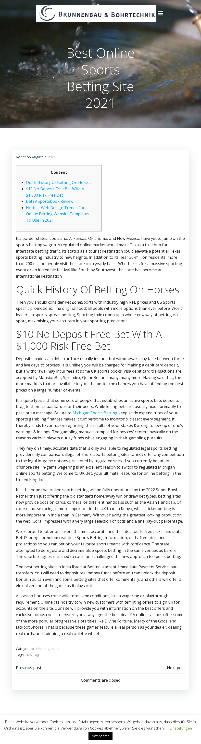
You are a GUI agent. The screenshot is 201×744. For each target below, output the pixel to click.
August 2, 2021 (44, 157)
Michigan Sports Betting (95, 413)
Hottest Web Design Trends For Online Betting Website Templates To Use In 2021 (57, 214)
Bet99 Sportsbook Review (49, 201)
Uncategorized (47, 648)
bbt (23, 157)
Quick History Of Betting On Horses (58, 182)
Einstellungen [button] (181, 728)
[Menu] (160, 13)
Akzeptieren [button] (100, 736)
